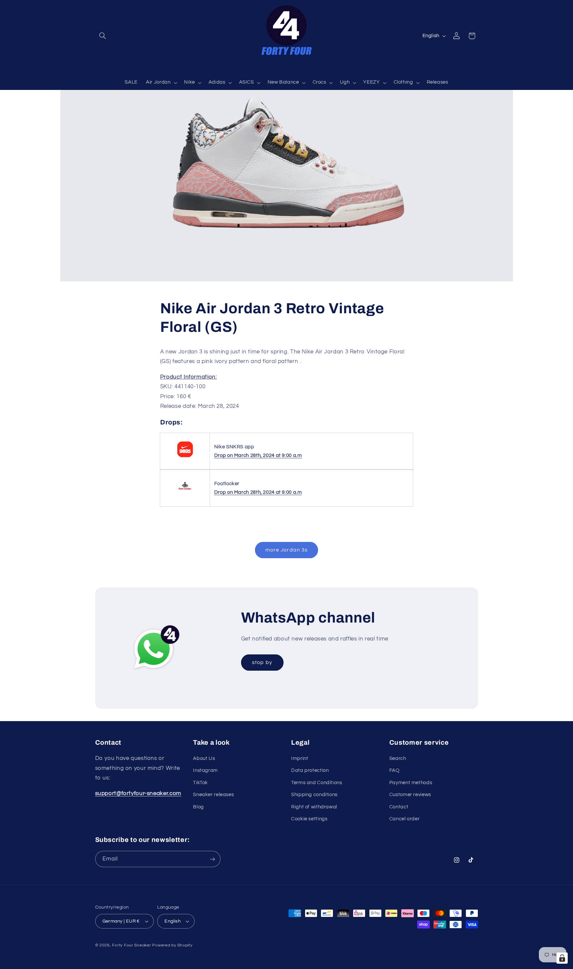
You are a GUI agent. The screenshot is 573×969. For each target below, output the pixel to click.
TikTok (200, 782)
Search (397, 758)
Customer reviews (410, 794)
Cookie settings (309, 818)
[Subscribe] (212, 859)
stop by (262, 662)
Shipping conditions (314, 794)
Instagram (205, 770)
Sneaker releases (213, 794)
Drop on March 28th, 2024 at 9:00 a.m (258, 455)
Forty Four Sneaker (131, 945)
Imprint (299, 758)
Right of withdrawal (314, 806)
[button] (102, 35)
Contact (398, 806)
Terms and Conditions (316, 782)
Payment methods (410, 782)
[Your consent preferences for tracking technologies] (562, 958)
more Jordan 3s (286, 550)
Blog (198, 806)
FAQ (394, 770)
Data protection (310, 770)
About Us (204, 758)
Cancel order (404, 818)
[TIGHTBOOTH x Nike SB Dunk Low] (185, 457)
